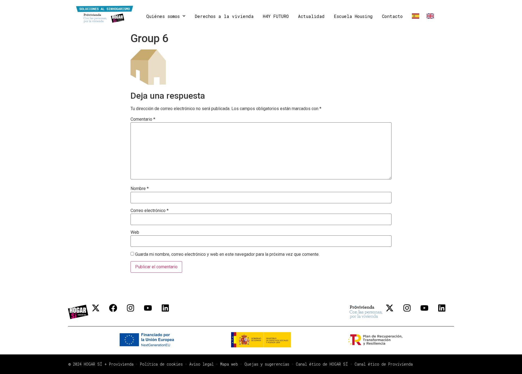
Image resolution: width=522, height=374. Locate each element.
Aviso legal (201, 364)
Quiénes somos (163, 16)
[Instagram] (134, 312)
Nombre (139, 188)
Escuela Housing (353, 16)
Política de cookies (161, 364)
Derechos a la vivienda (224, 16)
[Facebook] (117, 312)
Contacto (392, 16)
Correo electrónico (149, 210)
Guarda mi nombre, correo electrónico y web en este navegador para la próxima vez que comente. (227, 254)
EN (429, 16)
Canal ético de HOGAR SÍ (322, 364)
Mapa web (229, 364)
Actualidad (311, 16)
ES (414, 16)
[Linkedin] (169, 312)
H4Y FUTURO (276, 16)
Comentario (142, 119)
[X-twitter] (100, 312)
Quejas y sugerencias (266, 364)
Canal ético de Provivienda (384, 364)
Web (134, 232)
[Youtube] (152, 312)
